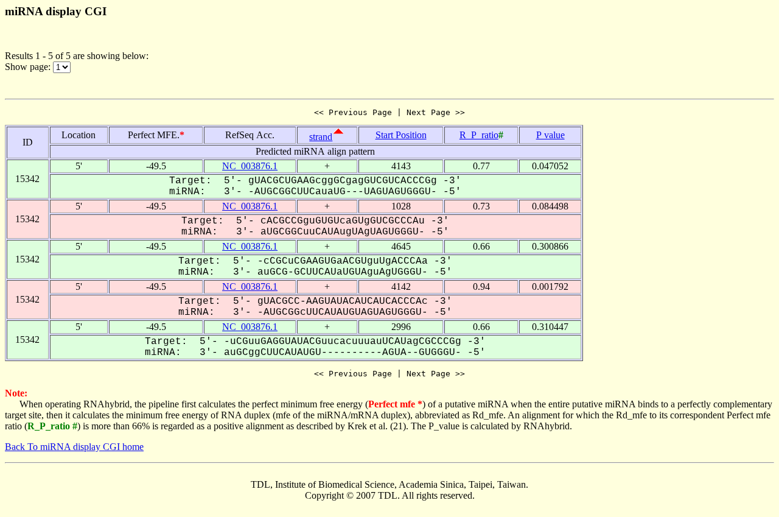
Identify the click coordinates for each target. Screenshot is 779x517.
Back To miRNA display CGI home (74, 446)
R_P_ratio (478, 135)
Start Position (401, 135)
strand (320, 137)
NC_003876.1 (250, 166)
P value (550, 135)
